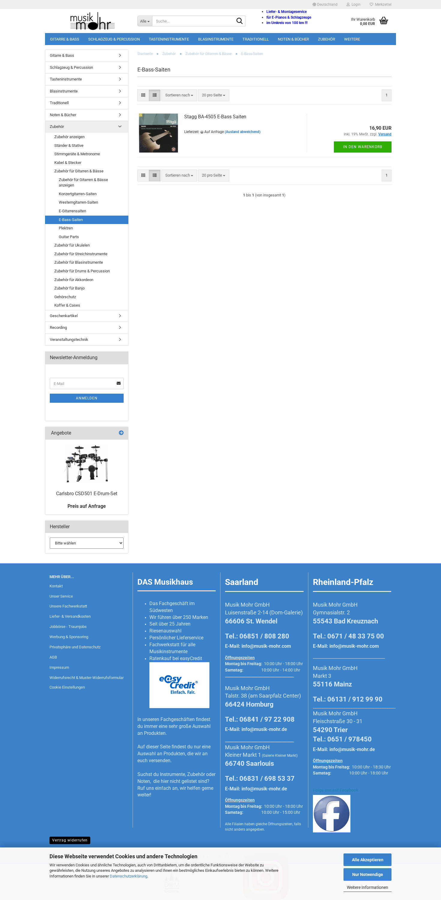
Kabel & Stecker (67, 162)
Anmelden (87, 398)
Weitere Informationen (367, 887)
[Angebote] (121, 433)
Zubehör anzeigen (69, 137)
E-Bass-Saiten (71, 219)
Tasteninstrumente (169, 39)
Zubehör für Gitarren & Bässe (79, 171)
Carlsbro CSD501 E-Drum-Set (86, 493)
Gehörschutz (65, 297)
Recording (58, 327)
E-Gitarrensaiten (72, 211)
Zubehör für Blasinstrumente (78, 262)
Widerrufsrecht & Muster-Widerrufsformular (87, 677)
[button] (325, 4)
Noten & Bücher (293, 39)
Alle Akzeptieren (367, 859)
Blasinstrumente (215, 39)
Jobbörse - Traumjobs (68, 626)
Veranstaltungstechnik (69, 339)
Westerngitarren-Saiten (78, 202)
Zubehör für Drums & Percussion (82, 271)
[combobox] (179, 95)
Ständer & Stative (68, 145)
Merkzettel (382, 4)
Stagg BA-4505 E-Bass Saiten (215, 117)
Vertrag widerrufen (70, 840)
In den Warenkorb (362, 147)
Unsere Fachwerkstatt (68, 606)
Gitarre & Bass (64, 39)
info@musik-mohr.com (266, 646)
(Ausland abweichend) (242, 132)
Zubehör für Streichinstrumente (80, 254)
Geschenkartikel (64, 316)
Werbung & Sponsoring (69, 637)
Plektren (66, 228)
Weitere (352, 39)
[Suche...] (239, 21)
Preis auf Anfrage (87, 506)
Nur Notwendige (367, 874)
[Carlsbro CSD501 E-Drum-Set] (86, 463)
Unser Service (61, 596)
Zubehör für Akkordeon (73, 279)
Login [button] (355, 4)
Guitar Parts (69, 237)
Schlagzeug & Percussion (114, 39)
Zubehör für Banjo (69, 288)
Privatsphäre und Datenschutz (75, 647)
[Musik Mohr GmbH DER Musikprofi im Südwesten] (89, 21)
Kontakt (56, 586)
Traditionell (255, 39)
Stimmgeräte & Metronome (77, 154)
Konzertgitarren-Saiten (78, 194)
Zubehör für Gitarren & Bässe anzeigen (83, 182)
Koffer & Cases (67, 305)
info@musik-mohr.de (264, 729)
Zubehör (326, 39)
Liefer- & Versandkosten (70, 616)
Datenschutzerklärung (128, 876)
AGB (53, 657)
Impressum (59, 667)
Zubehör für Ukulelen (72, 245)
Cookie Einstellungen (67, 687)
